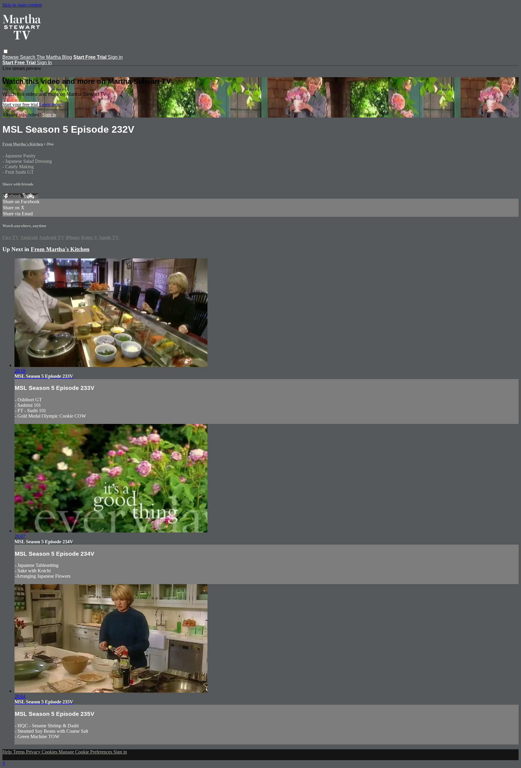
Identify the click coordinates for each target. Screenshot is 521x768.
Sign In (44, 62)
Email (32, 195)
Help (7, 751)
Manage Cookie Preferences (85, 751)
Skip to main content (22, 5)
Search (28, 57)
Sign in (115, 57)
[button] (6, 51)
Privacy (34, 751)
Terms (19, 751)
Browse (11, 57)
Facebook (12, 195)
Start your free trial (20, 104)
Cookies (50, 751)
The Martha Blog (54, 57)
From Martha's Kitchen (23, 144)
